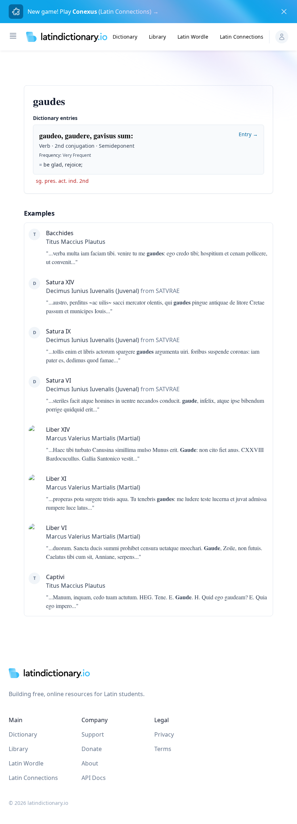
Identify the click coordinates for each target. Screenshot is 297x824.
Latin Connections (241, 36)
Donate (91, 749)
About (89, 763)
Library (157, 36)
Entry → (248, 134)
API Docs (93, 778)
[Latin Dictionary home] (66, 37)
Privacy (164, 734)
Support (92, 734)
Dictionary (125, 36)
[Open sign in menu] (281, 36)
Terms (162, 749)
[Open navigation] (13, 35)
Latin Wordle (192, 36)
